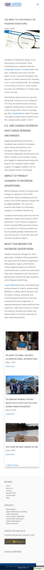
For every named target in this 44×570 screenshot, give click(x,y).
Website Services (12, 523)
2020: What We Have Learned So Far (22, 447)
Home (8, 486)
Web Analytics (11, 509)
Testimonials (10, 495)
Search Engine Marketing (15, 516)
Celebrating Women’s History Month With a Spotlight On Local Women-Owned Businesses (21, 403)
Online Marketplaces (13, 521)
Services (9, 491)
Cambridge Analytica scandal (16, 69)
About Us (9, 488)
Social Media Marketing (14, 519)
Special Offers (11, 493)
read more (10, 366)
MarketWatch (18, 113)
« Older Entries (12, 465)
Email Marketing (12, 514)
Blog (7, 498)
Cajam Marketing (11, 285)
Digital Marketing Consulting (16, 512)
